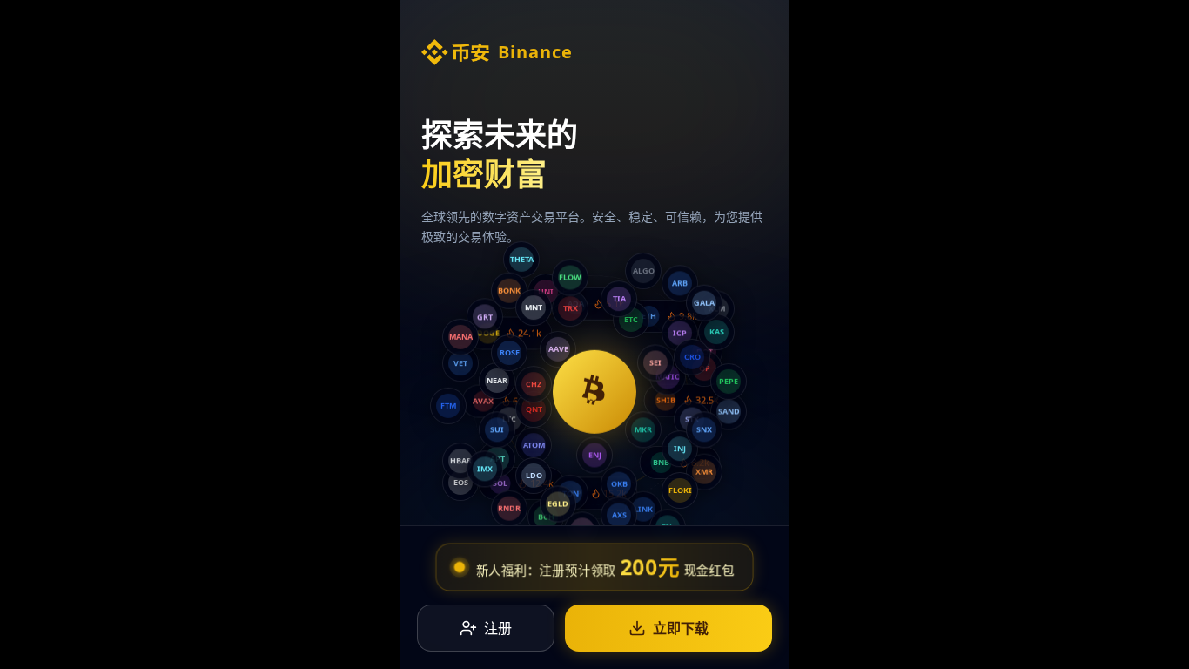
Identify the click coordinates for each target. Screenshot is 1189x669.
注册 (498, 628)
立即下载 (681, 628)
